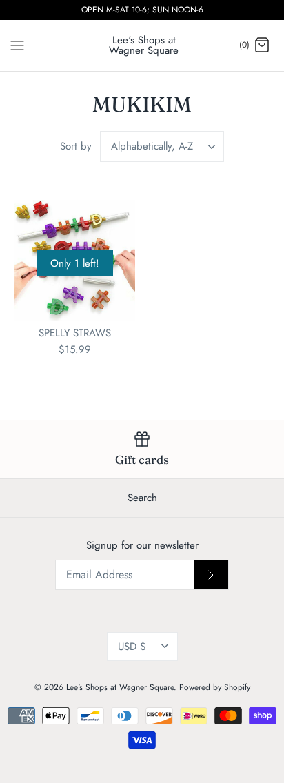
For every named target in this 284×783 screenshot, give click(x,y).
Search (142, 497)
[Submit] (211, 574)
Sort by (76, 146)
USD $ (132, 646)
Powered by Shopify (214, 687)
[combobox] (162, 146)
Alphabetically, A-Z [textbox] (152, 146)
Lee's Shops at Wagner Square (120, 687)
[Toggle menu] (17, 45)
